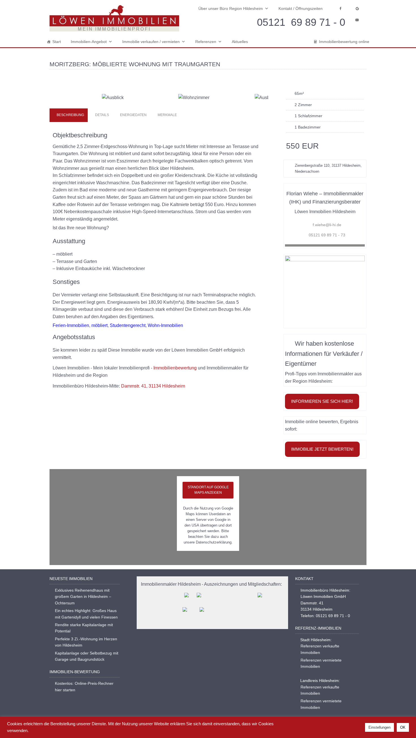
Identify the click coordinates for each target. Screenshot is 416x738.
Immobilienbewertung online (344, 41)
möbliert (99, 325)
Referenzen (205, 41)
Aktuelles (240, 41)
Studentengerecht (127, 325)
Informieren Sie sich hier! (322, 401)
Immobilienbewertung (175, 367)
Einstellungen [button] (379, 727)
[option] (159, 89)
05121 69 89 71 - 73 (327, 235)
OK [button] (403, 727)
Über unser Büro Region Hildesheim (230, 8)
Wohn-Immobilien (165, 325)
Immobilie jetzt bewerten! (322, 449)
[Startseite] (114, 18)
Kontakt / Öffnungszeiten (300, 8)
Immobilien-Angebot (89, 41)
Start (56, 41)
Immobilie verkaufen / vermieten (151, 41)
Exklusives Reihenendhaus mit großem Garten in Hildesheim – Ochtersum (83, 596)
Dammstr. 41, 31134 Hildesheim (153, 386)
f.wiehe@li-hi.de (327, 225)
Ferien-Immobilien (71, 325)
